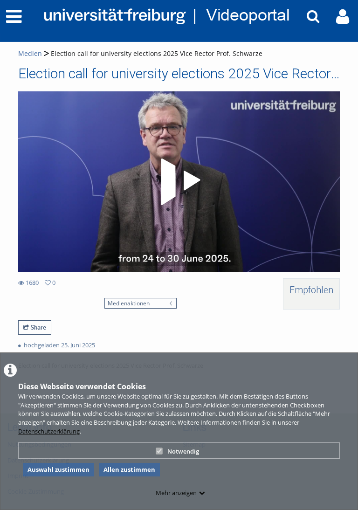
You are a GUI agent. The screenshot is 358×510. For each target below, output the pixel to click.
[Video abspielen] (179, 182)
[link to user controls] (342, 16)
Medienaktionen (129, 303)
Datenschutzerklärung (49, 431)
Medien (30, 53)
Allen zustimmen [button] (129, 469)
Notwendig (183, 451)
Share (37, 327)
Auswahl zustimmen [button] (59, 469)
